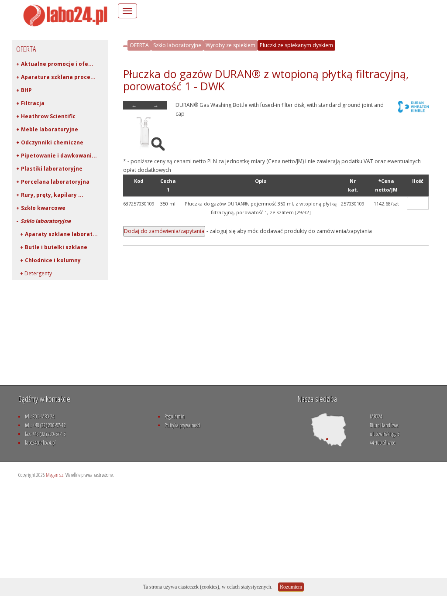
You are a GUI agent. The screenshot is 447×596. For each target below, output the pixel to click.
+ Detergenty (34, 273)
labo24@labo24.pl (40, 442)
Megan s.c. (55, 475)
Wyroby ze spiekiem (230, 45)
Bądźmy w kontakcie (44, 398)
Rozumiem (291, 587)
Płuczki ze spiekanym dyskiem (296, 45)
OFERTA (139, 45)
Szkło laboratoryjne (177, 45)
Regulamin (175, 416)
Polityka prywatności (182, 425)
